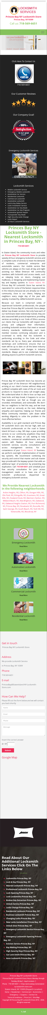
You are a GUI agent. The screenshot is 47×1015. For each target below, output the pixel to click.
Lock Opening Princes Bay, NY (19, 893)
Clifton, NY (24, 492)
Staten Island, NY (37, 282)
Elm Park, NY (8, 495)
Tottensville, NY (17, 511)
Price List (27, 997)
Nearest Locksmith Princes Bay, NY (22, 885)
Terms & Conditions (15, 997)
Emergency (14, 995)
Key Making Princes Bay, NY (18, 947)
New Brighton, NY (27, 500)
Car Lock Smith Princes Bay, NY (20, 954)
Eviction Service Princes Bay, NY (20, 943)
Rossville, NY (38, 506)
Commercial (26, 992)
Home (7, 992)
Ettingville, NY (20, 495)
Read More (23, 546)
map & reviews (29, 981)
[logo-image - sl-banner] (23, 42)
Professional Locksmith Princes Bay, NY (24, 889)
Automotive (37, 992)
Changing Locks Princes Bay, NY (20, 918)
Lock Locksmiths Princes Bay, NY (21, 896)
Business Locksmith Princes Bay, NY (22, 915)
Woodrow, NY (30, 511)
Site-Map (36, 997)
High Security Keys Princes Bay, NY (22, 951)
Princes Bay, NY (12, 506)
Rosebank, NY (26, 506)
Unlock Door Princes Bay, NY (19, 925)
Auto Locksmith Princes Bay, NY (20, 958)
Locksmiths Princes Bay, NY (18, 878)
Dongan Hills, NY (36, 492)
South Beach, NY (25, 509)
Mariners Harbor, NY (35, 498)
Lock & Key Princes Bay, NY (18, 882)
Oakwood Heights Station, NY (18, 503)
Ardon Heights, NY (11, 492)
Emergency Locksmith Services (23, 150)
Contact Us (33, 995)
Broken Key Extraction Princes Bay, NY (23, 900)
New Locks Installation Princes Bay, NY (24, 922)
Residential (15, 992)
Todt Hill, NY (38, 509)
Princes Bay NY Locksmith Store (20, 255)
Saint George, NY (10, 509)
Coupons (23, 995)
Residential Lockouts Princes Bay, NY (23, 911)
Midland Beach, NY (11, 500)
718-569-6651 (28, 23)
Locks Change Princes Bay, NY (19, 907)
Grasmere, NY (33, 495)
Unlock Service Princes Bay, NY (20, 904)
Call (24, 1012)
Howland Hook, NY (18, 498)
